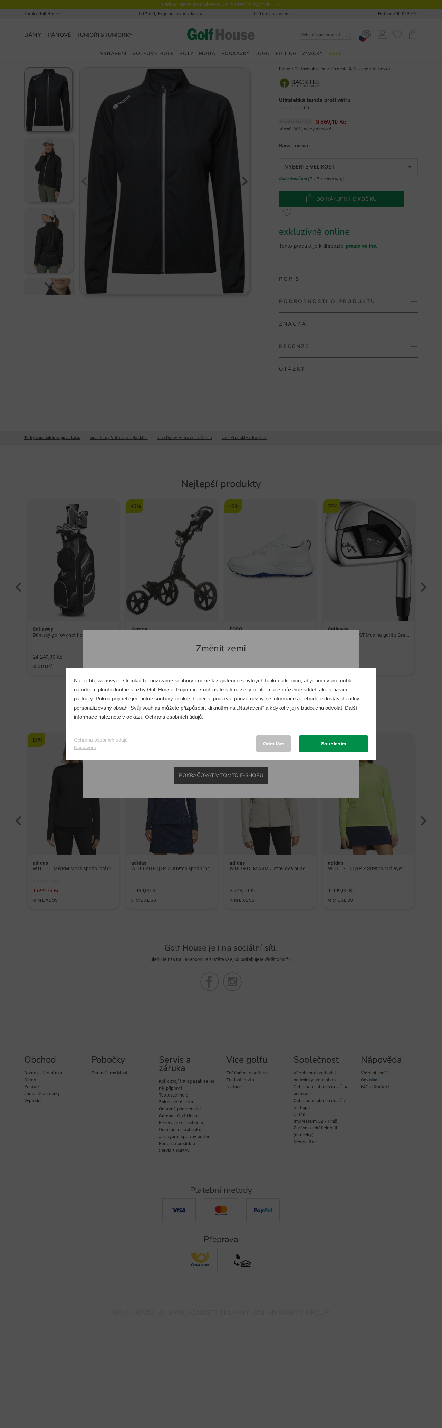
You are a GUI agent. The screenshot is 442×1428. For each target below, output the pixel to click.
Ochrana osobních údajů (173, 717)
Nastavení (85, 747)
